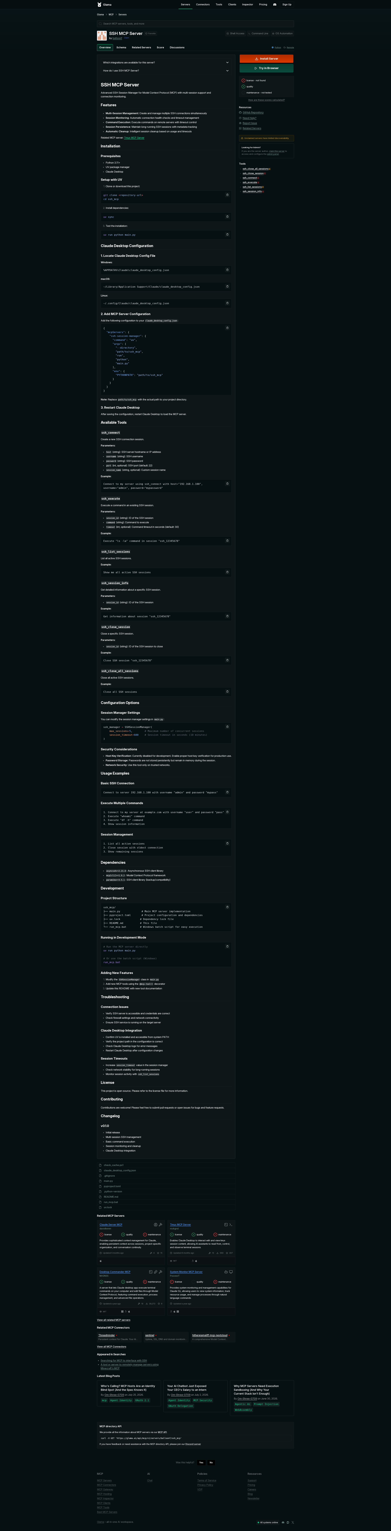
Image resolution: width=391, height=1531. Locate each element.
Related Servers (141, 47)
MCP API (162, 1432)
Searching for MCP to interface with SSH (124, 1360)
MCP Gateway (105, 1489)
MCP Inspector (105, 1498)
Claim (126, 38)
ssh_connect (250, 177)
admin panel (273, 154)
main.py (108, 1180)
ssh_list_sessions (252, 186)
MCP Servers (104, 1480)
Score (160, 47)
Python (278, 47)
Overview (105, 47)
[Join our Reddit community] (288, 1522)
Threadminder (106, 1335)
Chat (149, 1480)
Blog (250, 1493)
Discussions (177, 47)
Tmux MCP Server (134, 137)
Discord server (193, 1444)
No (211, 1462)
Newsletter (253, 1498)
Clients (232, 4)
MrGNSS (104, 1275)
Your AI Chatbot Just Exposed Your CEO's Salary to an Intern (186, 1387)
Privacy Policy (205, 1484)
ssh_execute (250, 182)
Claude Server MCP (111, 1224)
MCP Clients (103, 1502)
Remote (290, 47)
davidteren (105, 1228)
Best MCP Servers (107, 1511)
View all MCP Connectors (111, 1346)
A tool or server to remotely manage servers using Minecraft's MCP (130, 1366)
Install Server (269, 58)
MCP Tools (103, 1507)
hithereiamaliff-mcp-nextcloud (209, 1335)
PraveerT (175, 1275)
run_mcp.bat (111, 1202)
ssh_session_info (252, 191)
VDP (200, 1489)
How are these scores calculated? (266, 100)
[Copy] (227, 194)
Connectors (203, 4)
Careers (252, 1489)
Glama (100, 14)
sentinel (149, 1335)
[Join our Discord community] (283, 1522)
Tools (219, 4)
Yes (201, 1462)
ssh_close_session (253, 173)
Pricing (263, 4)
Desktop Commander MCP (115, 1271)
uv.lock (108, 1207)
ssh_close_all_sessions (256, 168)
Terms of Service (206, 1480)
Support (252, 1480)
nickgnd (174, 1228)
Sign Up (287, 4)
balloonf (117, 38)
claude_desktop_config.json (120, 1170)
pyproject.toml (112, 1186)
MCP (111, 14)
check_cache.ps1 (113, 1165)
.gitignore (109, 1175)
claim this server (277, 151)
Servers (185, 4)
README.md (111, 1196)
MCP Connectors (106, 1484)
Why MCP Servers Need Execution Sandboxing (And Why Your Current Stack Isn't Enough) (256, 1389)
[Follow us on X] (293, 1522)
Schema (121, 47)
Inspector (247, 4)
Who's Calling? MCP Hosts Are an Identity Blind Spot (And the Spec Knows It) (128, 1387)
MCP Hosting (104, 1493)
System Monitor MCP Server (186, 1271)
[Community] (275, 5)
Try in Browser (269, 68)
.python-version (113, 1191)
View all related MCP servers (113, 1319)
